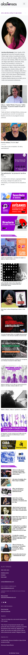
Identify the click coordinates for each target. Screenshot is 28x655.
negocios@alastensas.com (7, 588)
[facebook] (2, 602)
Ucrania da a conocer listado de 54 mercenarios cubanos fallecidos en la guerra (19, 537)
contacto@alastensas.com (7, 581)
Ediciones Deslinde (5, 611)
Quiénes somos (5, 573)
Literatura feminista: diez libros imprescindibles (19, 480)
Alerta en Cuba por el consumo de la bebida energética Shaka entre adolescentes (18, 472)
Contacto (3, 575)
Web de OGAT (4, 595)
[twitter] (4, 602)
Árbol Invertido (4, 609)
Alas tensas (6, 567)
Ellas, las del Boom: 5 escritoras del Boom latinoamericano (18, 490)
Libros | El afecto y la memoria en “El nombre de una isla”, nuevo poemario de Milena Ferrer (19, 547)
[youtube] (5, 602)
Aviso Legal (3, 577)
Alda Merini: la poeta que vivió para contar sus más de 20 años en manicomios (19, 509)
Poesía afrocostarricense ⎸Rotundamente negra (19, 554)
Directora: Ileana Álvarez (7, 645)
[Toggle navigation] (24, 3)
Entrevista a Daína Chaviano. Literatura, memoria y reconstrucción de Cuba (19, 500)
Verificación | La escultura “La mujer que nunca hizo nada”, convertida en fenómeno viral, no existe (19, 528)
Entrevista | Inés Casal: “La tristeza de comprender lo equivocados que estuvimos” (19, 519)
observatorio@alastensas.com (8, 597)
